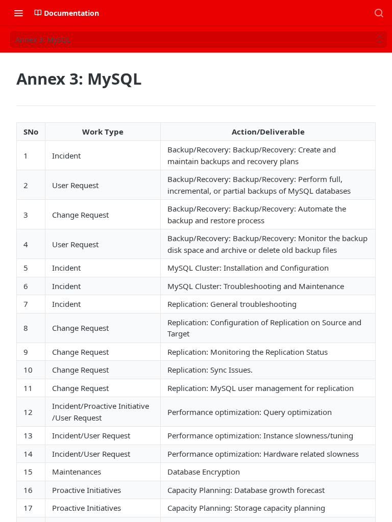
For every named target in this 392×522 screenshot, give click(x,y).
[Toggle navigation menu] (18, 13)
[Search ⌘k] (379, 13)
